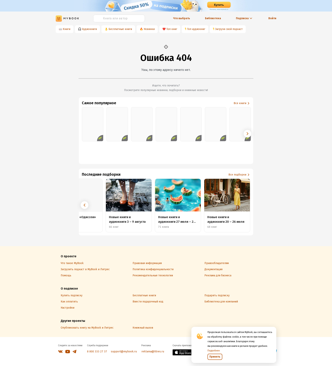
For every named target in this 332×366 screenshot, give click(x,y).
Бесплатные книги (120, 29)
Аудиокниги (89, 29)
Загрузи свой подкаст (229, 29)
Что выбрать (181, 18)
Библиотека (213, 18)
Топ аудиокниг (196, 29)
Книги (66, 29)
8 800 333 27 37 (97, 351)
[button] (247, 133)
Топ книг (171, 29)
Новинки (149, 29)
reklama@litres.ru (152, 351)
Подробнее (214, 350)
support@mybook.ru (124, 351)
